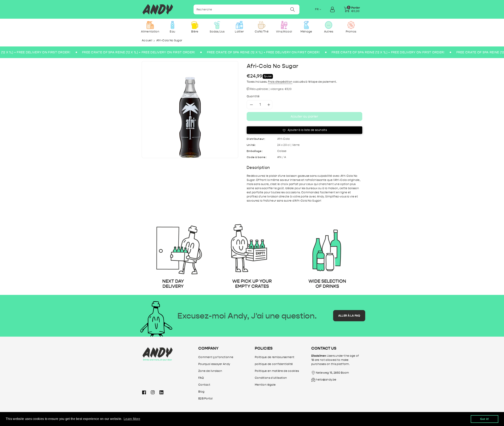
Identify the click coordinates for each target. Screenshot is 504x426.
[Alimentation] (150, 25)
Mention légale (265, 384)
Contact (204, 384)
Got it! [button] (484, 418)
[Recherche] (292, 9)
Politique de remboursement (275, 357)
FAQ (201, 378)
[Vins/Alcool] (284, 25)
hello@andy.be (326, 379)
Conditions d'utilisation (271, 378)
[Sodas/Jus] (217, 25)
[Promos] (351, 25)
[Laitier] (239, 25)
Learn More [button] (132, 418)
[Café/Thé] (261, 25)
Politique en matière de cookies (277, 371)
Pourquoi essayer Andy (214, 364)
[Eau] (172, 25)
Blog (201, 391)
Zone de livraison (210, 371)
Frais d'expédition (280, 81)
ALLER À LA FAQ (349, 315)
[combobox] (246, 9)
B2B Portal (205, 398)
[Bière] (194, 25)
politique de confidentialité (274, 364)
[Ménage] (306, 25)
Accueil (147, 40)
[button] (352, 9)
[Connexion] (332, 9)
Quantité (253, 96)
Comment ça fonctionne (215, 357)
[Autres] (328, 25)
